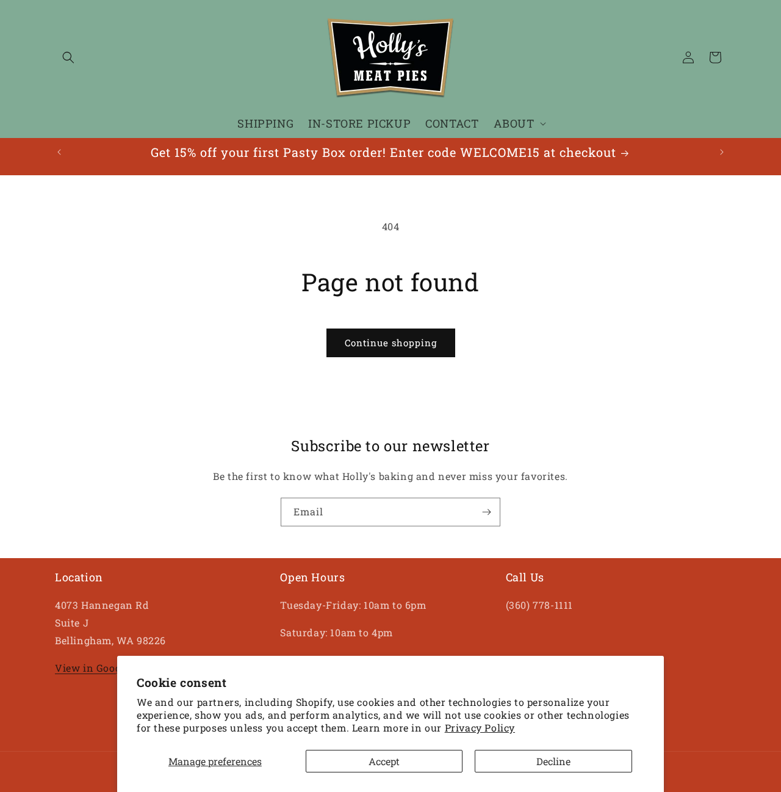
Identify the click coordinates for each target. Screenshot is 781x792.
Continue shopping (391, 342)
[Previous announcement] (59, 152)
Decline (553, 761)
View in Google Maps (107, 667)
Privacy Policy (480, 727)
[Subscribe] (486, 512)
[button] (68, 57)
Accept (384, 761)
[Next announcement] (721, 152)
